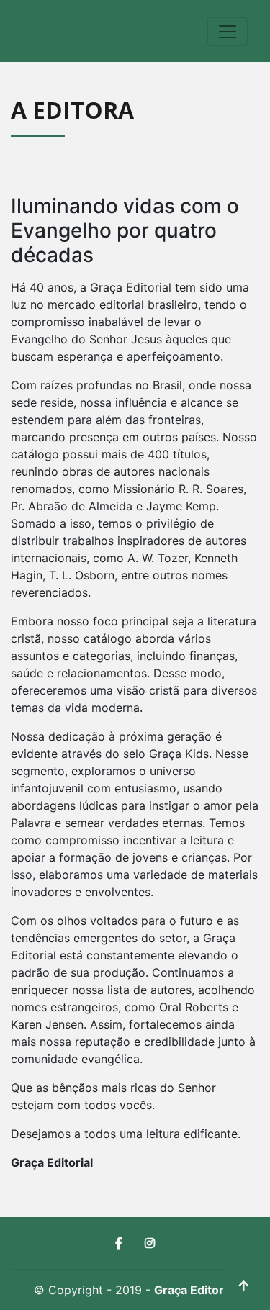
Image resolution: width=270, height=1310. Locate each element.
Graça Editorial (195, 1290)
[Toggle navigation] (227, 31)
